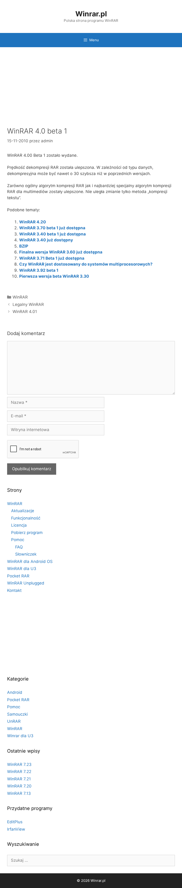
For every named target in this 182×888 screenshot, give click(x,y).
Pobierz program (27, 532)
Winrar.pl (91, 13)
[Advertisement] (91, 87)
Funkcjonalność (25, 518)
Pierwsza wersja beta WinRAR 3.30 (54, 276)
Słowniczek (25, 554)
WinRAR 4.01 (25, 311)
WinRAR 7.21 (19, 779)
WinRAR (20, 297)
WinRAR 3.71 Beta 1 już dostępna (51, 258)
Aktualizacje (22, 510)
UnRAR (14, 721)
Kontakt (14, 590)
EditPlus (15, 821)
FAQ (19, 547)
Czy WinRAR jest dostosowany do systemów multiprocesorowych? (86, 264)
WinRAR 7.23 (19, 764)
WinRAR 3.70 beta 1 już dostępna (52, 227)
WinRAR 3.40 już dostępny (46, 240)
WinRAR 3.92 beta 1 (38, 270)
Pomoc (17, 539)
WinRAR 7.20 (19, 786)
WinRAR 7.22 (19, 771)
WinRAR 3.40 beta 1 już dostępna (52, 234)
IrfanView (16, 829)
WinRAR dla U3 (21, 568)
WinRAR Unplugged (25, 583)
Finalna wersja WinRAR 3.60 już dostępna (60, 252)
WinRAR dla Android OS (30, 561)
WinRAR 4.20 (32, 222)
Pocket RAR (18, 576)
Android (14, 692)
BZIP (23, 246)
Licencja (19, 525)
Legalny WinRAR (28, 304)
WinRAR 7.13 (19, 793)
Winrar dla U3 (20, 735)
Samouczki (17, 714)
